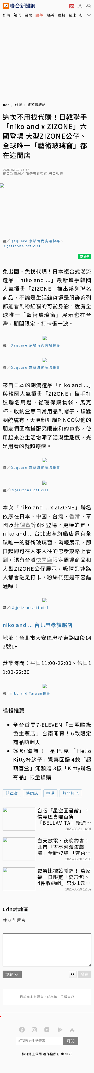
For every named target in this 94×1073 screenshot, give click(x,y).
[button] (80, 6)
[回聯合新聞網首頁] (6, 6)
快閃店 (32, 793)
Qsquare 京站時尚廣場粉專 (35, 240)
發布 (84, 974)
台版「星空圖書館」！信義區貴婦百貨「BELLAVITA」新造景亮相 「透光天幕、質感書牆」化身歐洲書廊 (64, 816)
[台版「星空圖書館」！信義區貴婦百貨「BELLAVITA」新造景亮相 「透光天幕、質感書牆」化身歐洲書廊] (19, 819)
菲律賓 (11, 793)
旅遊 (18, 105)
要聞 (28, 15)
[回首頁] (22, 6)
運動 (61, 15)
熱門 (17, 15)
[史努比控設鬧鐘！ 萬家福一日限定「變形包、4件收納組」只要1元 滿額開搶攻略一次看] (19, 879)
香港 (50, 793)
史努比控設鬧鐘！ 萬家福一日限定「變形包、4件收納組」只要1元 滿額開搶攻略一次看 (64, 876)
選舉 (39, 15)
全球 (72, 15)
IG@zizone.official (21, 245)
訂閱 (70, 1040)
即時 (6, 15)
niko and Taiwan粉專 (30, 693)
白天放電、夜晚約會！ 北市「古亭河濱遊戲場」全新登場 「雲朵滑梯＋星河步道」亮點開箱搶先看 (64, 846)
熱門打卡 (70, 793)
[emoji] (73, 974)
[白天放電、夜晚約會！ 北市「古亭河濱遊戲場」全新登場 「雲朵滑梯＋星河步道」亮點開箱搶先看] (19, 849)
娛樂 (50, 15)
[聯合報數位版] (71, 6)
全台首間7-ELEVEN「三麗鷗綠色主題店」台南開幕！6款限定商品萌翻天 (52, 733)
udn (6, 105)
